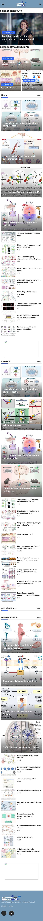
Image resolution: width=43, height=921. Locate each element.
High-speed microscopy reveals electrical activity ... (29, 246)
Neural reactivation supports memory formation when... (28, 559)
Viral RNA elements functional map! (28, 234)
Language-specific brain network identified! (26, 328)
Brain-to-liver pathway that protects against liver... (20, 223)
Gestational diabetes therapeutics (19, 681)
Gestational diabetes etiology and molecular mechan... (19, 646)
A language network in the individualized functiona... (27, 571)
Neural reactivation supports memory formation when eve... (31, 86)
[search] (40, 3)
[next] (40, 29)
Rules (11, 906)
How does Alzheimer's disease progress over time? (28, 768)
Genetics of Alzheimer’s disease (29, 790)
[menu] (3, 3)
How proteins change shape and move (29, 269)
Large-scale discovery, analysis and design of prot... (29, 524)
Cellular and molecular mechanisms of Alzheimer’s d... (29, 850)
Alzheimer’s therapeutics (26, 779)
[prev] (3, 29)
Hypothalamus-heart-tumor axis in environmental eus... (19, 157)
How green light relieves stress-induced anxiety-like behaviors (18, 63)
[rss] (11, 913)
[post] (21, 29)
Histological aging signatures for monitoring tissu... (28, 512)
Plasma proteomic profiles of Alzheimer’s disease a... (28, 547)
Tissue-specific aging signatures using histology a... (28, 258)
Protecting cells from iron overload (26, 293)
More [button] (38, 95)
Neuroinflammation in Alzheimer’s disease (25, 815)
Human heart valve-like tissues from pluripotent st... (20, 124)
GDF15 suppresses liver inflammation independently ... (21, 456)
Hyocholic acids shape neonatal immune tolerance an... (29, 582)
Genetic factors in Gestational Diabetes (17, 712)
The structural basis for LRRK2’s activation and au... (18, 423)
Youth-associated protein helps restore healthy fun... (29, 305)
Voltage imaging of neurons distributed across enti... (27, 500)
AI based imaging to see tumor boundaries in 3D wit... (28, 281)
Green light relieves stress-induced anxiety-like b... (20, 489)
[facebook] (3, 913)
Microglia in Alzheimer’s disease (29, 802)
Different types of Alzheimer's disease (28, 756)
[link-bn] (21, 349)
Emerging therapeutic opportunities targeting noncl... (29, 594)
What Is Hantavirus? (8, 88)
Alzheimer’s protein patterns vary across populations (28, 316)
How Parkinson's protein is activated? (21, 192)
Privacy (4, 906)
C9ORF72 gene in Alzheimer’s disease (21, 747)
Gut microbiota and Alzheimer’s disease (29, 827)
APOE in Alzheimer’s (25, 837)
